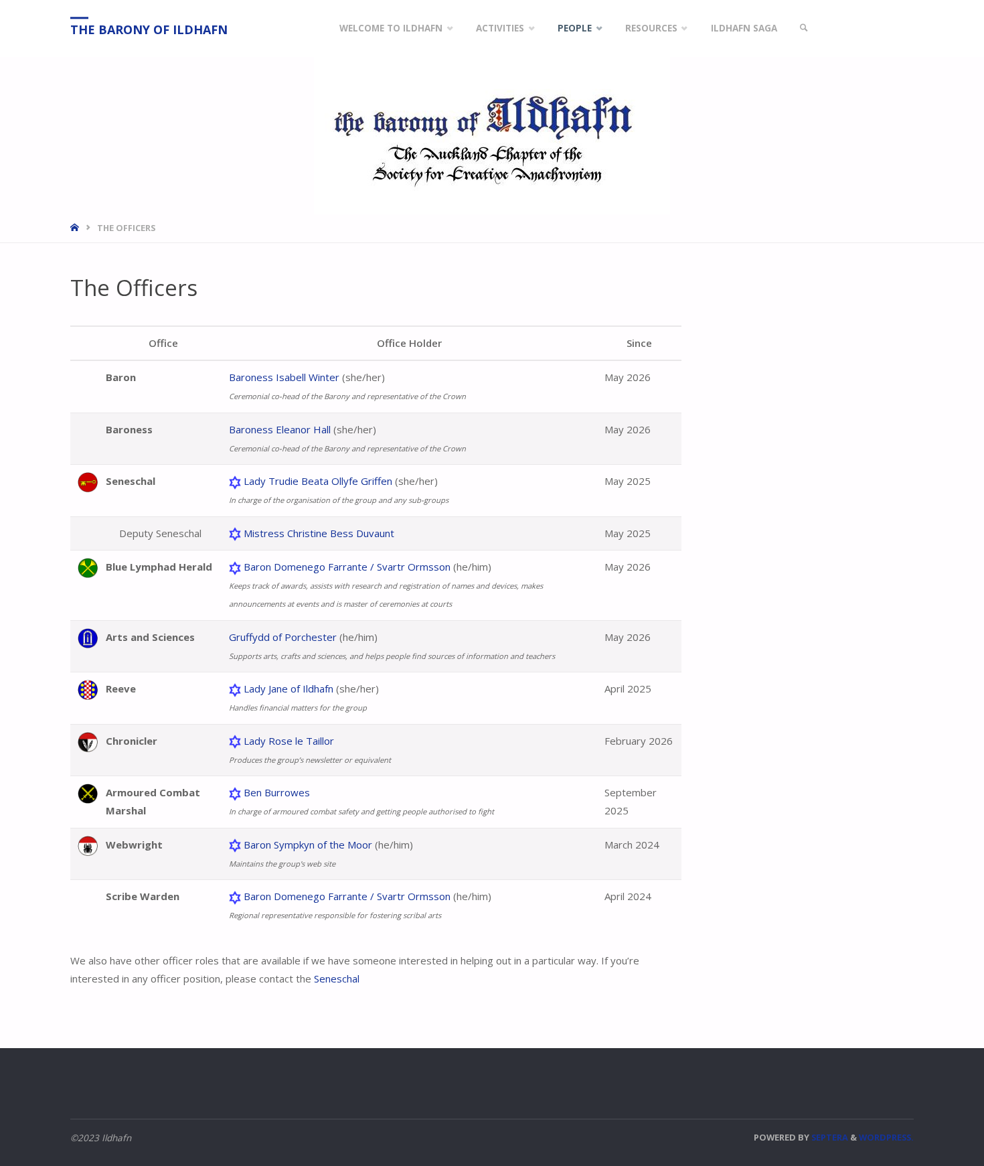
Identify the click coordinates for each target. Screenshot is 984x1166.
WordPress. (886, 1137)
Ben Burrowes (277, 792)
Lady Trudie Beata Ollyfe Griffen (318, 481)
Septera (828, 1137)
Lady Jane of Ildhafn (288, 688)
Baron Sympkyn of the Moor (308, 844)
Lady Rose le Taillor (289, 740)
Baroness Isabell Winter (284, 377)
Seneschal (336, 978)
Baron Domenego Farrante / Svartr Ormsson (347, 566)
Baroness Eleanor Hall (280, 429)
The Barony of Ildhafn (149, 29)
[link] (804, 28)
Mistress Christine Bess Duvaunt (319, 533)
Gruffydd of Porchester (283, 637)
